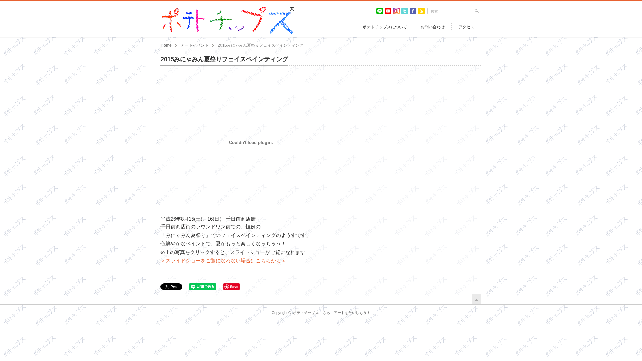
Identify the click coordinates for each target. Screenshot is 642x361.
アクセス (466, 27)
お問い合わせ (433, 27)
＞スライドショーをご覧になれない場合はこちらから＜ (223, 260)
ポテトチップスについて (385, 27)
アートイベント (195, 45)
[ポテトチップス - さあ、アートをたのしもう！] (227, 9)
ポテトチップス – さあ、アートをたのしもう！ (331, 313)
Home (166, 45)
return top (476, 299)
